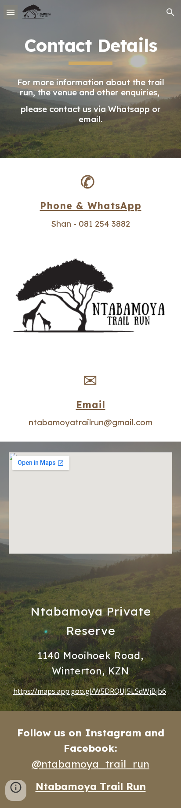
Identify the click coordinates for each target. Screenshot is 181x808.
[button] (10, 12)
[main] (90, 49)
